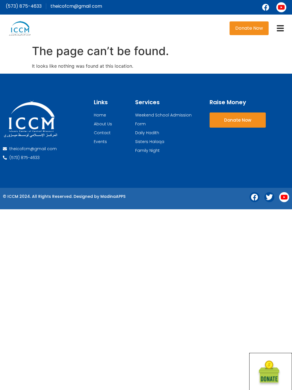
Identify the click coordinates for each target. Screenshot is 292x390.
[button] (280, 28)
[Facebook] (266, 7)
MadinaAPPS (112, 196)
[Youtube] (281, 7)
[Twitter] (269, 197)
